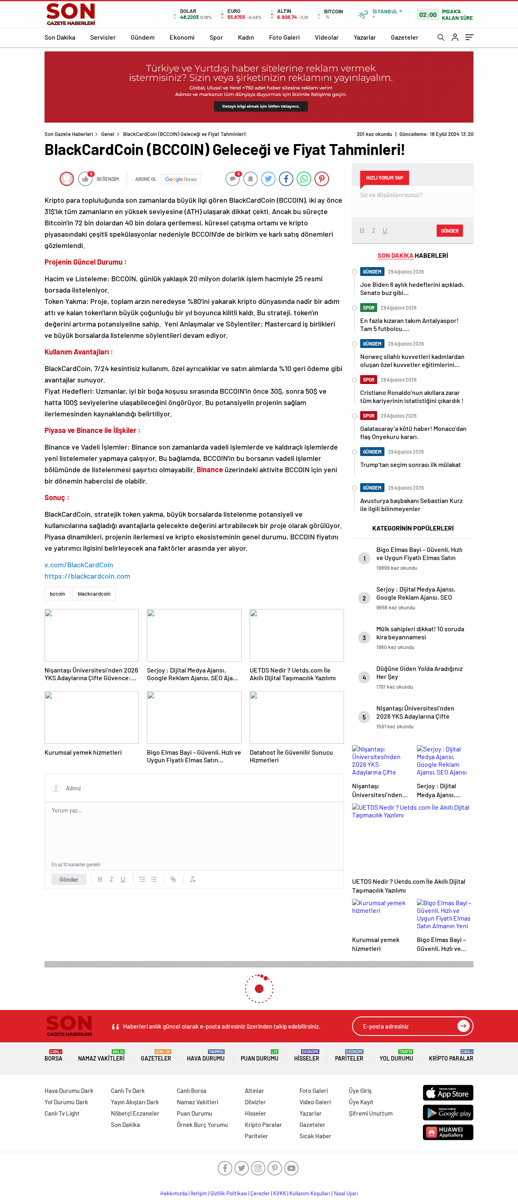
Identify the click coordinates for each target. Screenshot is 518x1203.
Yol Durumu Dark (66, 1101)
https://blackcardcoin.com (87, 575)
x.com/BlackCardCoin (79, 564)
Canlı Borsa (191, 1090)
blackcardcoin (94, 593)
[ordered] (142, 879)
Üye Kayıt (361, 1101)
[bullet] (153, 879)
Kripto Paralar (451, 1055)
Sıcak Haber (315, 1135)
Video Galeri (315, 1101)
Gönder (69, 879)
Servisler (103, 37)
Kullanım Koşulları (309, 1193)
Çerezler (260, 1193)
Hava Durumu (206, 1055)
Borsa (53, 1055)
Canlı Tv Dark (128, 1090)
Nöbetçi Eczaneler (135, 1113)
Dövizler (255, 1101)
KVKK (279, 1193)
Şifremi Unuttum (371, 1113)
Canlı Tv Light (62, 1113)
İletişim (199, 1193)
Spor (216, 37)
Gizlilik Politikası (228, 1193)
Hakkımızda (173, 1193)
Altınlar (254, 1090)
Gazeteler (404, 37)
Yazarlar (365, 37)
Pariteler (349, 1055)
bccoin (57, 593)
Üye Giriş (360, 1090)
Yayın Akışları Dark (135, 1101)
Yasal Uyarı (345, 1193)
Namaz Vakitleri (101, 1055)
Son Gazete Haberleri (69, 134)
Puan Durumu (259, 1055)
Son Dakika (60, 37)
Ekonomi (182, 37)
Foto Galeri (284, 37)
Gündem (143, 37)
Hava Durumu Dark (69, 1090)
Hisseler (306, 1055)
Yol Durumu (396, 1055)
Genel (107, 134)
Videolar (327, 37)
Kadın (246, 37)
